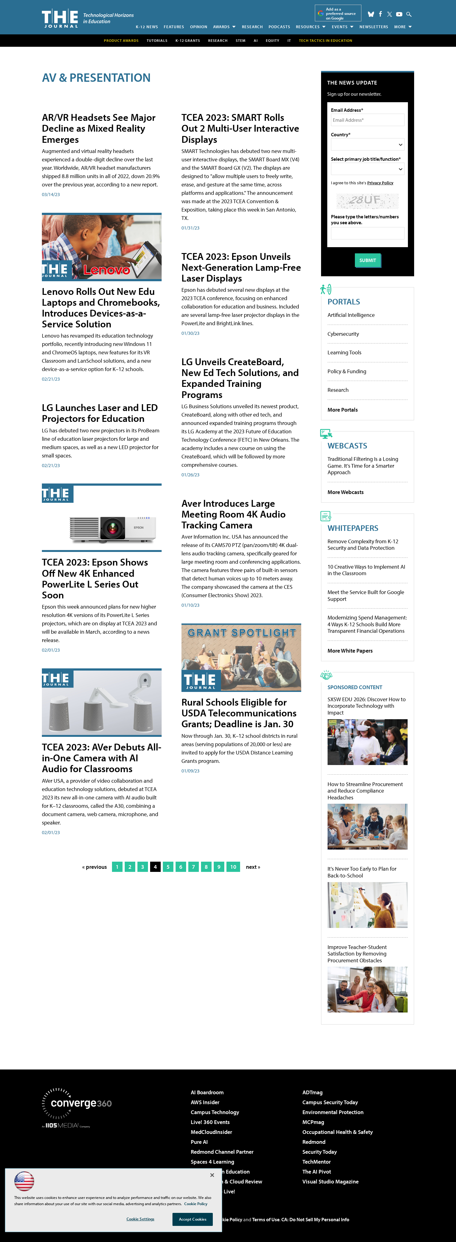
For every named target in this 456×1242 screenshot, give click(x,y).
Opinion (199, 26)
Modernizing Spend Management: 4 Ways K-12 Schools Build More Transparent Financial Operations (367, 624)
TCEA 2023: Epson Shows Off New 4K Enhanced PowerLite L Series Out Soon (95, 578)
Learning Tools (344, 352)
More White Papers (350, 650)
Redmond (313, 1141)
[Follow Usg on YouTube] (399, 14)
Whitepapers (353, 527)
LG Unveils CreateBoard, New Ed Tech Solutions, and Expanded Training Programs (240, 377)
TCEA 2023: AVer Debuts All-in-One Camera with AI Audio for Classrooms (101, 758)
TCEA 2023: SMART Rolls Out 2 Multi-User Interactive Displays (240, 128)
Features (174, 26)
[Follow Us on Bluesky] (371, 14)
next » (253, 866)
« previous (94, 866)
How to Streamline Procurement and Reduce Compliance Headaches (365, 791)
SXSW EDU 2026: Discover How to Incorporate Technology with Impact (367, 706)
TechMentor (316, 1161)
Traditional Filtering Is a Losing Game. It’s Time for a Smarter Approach (363, 465)
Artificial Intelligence (351, 314)
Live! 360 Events (210, 1122)
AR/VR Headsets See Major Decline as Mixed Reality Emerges (98, 128)
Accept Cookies (193, 1219)
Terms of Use (265, 1219)
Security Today (319, 1151)
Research (252, 26)
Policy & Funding (347, 371)
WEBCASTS (347, 445)
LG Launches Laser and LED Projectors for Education (100, 412)
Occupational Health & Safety (337, 1131)
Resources (308, 26)
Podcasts (279, 26)
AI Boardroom (207, 1092)
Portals (344, 301)
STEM (241, 40)
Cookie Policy (228, 1219)
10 (233, 866)
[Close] (212, 1175)
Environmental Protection (333, 1112)
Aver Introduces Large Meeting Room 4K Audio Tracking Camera (233, 514)
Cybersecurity (343, 333)
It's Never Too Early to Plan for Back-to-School (362, 872)
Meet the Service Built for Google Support (366, 595)
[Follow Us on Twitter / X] (389, 14)
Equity (272, 40)
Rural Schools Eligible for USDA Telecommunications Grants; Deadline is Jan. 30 (239, 713)
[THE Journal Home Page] (88, 18)
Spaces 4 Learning (212, 1161)
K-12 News (147, 26)
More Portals (343, 409)
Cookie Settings (140, 1218)
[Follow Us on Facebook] (380, 14)
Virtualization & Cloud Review (226, 1181)
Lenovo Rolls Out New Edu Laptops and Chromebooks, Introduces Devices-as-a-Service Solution (101, 307)
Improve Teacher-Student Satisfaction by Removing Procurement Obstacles (357, 954)
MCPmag (313, 1122)
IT (289, 40)
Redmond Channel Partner (222, 1151)
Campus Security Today (330, 1102)
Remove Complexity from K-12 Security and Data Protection (363, 545)
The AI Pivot (316, 1171)
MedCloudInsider (211, 1131)
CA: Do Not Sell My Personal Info (315, 1219)
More (400, 26)
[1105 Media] (79, 1159)
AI (256, 40)
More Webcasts (346, 492)
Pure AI (199, 1141)
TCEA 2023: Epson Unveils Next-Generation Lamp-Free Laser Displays (241, 267)
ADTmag (312, 1092)
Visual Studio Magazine (330, 1181)
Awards (221, 26)
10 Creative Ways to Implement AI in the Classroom (366, 570)
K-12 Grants (188, 40)
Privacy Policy (380, 183)
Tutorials (157, 40)
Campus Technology (215, 1112)
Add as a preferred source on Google (341, 13)
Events (340, 26)
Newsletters (374, 26)
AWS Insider (205, 1102)
